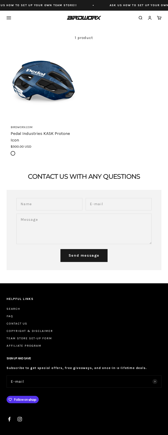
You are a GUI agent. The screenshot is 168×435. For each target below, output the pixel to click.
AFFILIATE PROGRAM (24, 345)
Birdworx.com (21, 127)
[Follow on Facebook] (9, 419)
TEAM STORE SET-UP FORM (29, 338)
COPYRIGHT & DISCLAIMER (30, 331)
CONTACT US (17, 323)
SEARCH (13, 309)
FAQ (10, 316)
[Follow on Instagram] (20, 419)
